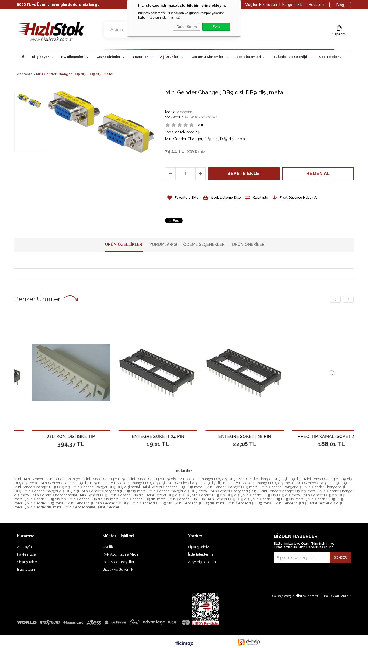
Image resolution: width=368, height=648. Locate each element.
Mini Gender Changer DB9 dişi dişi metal (200, 483)
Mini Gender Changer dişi (282, 487)
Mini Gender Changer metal (55, 495)
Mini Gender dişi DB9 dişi (152, 503)
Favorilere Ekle (54, 436)
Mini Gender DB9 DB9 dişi (229, 499)
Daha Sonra (186, 27)
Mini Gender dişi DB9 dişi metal (200, 503)
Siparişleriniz (198, 547)
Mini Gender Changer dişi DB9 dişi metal (114, 491)
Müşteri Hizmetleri (261, 4)
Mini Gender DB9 (93, 495)
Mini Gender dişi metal (45, 507)
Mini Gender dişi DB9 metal (250, 503)
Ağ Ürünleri (169, 57)
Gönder (340, 557)
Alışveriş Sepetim (202, 562)
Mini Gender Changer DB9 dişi (152, 479)
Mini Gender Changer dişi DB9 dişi (52, 491)
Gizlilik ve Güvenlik (118, 569)
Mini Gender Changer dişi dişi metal (288, 491)
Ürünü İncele (73, 436)
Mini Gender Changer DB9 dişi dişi (137, 483)
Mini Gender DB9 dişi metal (144, 499)
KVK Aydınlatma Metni (121, 554)
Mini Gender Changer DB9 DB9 (322, 483)
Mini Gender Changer (63, 479)
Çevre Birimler (108, 57)
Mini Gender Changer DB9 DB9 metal (173, 487)
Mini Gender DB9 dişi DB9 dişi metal (272, 495)
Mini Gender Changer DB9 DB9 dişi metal (107, 487)
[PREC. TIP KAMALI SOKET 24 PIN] (314, 372)
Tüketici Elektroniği (290, 57)
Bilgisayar (40, 57)
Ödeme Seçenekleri (204, 244)
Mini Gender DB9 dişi (127, 495)
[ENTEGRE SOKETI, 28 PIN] (228, 372)
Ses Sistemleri (248, 57)
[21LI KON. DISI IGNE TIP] (54, 372)
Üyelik (108, 547)
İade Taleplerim (200, 554)
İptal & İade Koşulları (119, 562)
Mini (17, 479)
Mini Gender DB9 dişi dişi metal (95, 499)
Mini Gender (33, 479)
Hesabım (316, 4)
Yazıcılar (140, 57)
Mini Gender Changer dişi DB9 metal (179, 491)
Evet (216, 27)
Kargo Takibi (292, 4)
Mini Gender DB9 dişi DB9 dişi (216, 495)
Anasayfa (24, 56)
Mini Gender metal (80, 507)
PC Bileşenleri (73, 57)
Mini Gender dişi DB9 (113, 503)
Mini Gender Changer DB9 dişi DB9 (207, 479)
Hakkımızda (26, 554)
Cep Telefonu (330, 57)
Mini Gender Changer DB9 (104, 479)
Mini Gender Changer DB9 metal (232, 487)
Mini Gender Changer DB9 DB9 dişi (42, 487)
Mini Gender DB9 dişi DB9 (168, 495)
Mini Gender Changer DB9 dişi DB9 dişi (270, 479)
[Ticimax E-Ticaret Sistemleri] (184, 644)
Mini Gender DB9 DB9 (187, 499)
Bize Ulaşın (26, 569)
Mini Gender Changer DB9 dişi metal (264, 483)
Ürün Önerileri (249, 244)
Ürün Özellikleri (124, 244)
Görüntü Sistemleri (207, 57)
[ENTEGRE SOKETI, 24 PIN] (141, 372)
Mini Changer (108, 507)
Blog (340, 5)
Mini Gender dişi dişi (291, 503)
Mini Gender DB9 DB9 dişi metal (279, 499)
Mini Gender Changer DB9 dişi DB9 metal (74, 483)
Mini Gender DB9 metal (45, 503)
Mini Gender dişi (80, 503)
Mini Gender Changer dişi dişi (234, 491)
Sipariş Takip (27, 562)
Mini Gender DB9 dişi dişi (47, 499)
